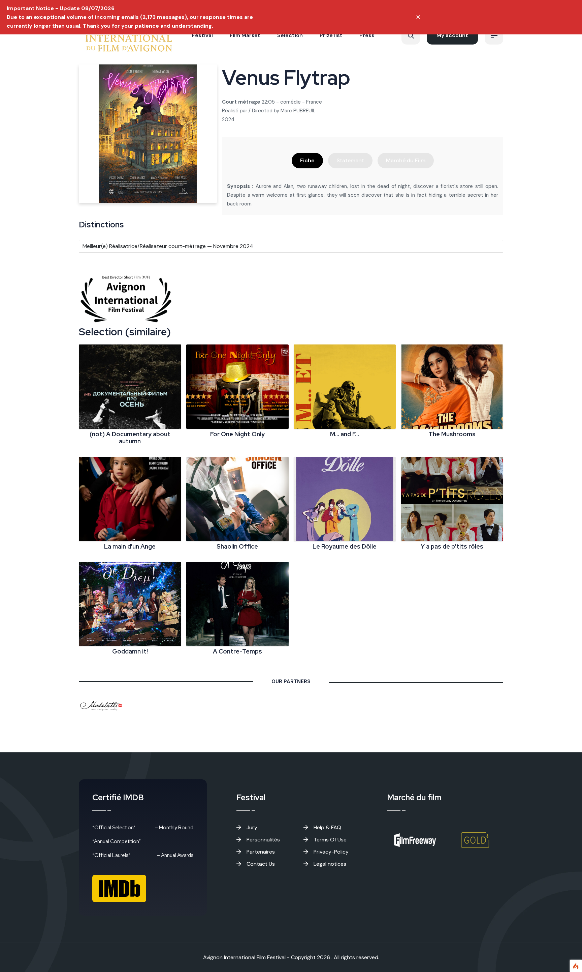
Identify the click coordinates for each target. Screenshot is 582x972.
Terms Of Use (329, 839)
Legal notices (329, 863)
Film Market (245, 35)
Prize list (331, 35)
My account (452, 35)
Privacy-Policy (330, 851)
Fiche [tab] (307, 160)
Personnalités (262, 839)
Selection (290, 35)
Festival (202, 35)
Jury (251, 827)
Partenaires (260, 851)
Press (367, 35)
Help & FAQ (326, 827)
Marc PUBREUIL (298, 110)
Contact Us (260, 863)
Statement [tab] (350, 160)
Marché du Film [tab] (405, 160)
